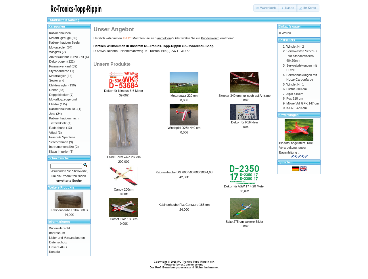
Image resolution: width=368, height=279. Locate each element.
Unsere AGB (58, 247)
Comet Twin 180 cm (123, 219)
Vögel (53, 132)
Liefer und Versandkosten (67, 237)
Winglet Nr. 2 (295, 46)
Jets (52, 113)
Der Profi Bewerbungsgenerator (170, 267)
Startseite (57, 20)
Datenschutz (58, 242)
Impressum (57, 233)
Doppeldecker (59, 94)
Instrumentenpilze (61, 146)
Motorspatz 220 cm (184, 95)
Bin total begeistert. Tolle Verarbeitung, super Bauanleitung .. (296, 147)
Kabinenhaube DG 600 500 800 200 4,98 (184, 172)
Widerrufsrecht (59, 228)
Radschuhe (57, 127)
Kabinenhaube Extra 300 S (69, 210)
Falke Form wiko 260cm (124, 157)
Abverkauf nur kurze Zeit (66, 57)
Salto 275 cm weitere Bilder (244, 221)
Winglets (55, 52)
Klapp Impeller (59, 151)
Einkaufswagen (290, 26)
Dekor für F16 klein (244, 122)
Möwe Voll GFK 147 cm (302, 103)
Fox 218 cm (294, 98)
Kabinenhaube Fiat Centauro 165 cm (184, 204)
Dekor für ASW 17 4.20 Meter (244, 186)
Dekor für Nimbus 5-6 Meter (123, 90)
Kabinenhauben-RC (62, 109)
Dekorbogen (57, 61)
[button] (266, 8)
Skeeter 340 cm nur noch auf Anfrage (244, 95)
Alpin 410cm (294, 94)
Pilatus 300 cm (296, 89)
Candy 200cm (123, 189)
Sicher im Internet (206, 267)
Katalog (74, 20)
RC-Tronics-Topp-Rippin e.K (195, 261)
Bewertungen (288, 115)
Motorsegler (57, 76)
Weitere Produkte (61, 187)
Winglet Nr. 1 (295, 84)
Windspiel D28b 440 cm (184, 127)
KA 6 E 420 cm (296, 108)
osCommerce (189, 264)
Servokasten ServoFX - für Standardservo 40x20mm (301, 55)
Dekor (53, 90)
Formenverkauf (60, 66)
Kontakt (54, 251)
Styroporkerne (59, 71)
